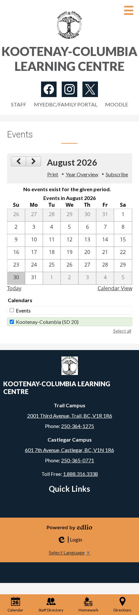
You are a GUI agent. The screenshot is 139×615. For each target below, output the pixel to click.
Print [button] (52, 174)
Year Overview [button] (82, 174)
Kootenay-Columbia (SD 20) (47, 322)
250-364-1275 (77, 426)
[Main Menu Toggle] (129, 10)
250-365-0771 (77, 460)
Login (69, 539)
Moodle (116, 104)
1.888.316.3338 (80, 474)
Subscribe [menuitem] (117, 174)
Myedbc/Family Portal (65, 104)
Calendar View (115, 288)
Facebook (49, 89)
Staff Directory (50, 610)
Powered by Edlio (69, 527)
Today (14, 288)
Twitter (90, 89)
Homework (88, 610)
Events (23, 310)
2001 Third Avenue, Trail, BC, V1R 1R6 (69, 415)
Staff (18, 104)
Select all (122, 331)
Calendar (15, 610)
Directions (122, 610)
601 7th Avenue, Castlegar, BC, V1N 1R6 (69, 450)
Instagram (69, 89)
